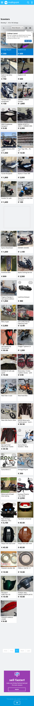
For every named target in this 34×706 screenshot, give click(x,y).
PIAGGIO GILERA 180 (8, 568)
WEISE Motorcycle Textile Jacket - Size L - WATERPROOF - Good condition (25, 421)
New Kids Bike (22, 396)
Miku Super (5, 322)
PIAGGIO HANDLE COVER (7, 618)
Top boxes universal (24, 519)
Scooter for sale (6, 198)
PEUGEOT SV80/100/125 (5, 593)
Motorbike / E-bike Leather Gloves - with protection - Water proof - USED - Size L (25, 372)
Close (32, 32)
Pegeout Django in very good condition (7, 298)
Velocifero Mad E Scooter (23, 100)
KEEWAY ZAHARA (23, 248)
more (17, 689)
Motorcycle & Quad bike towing (7, 495)
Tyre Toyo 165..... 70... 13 (24, 149)
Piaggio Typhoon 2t (24, 346)
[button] (17, 28)
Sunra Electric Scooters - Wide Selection (23, 446)
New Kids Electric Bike (8, 420)
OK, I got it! (28, 41)
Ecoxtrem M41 (6, 272)
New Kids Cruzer (6, 396)
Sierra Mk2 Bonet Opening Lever (23, 322)
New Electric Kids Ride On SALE (25, 199)
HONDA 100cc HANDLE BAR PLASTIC (25, 593)
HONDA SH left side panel (7, 372)
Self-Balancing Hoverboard (6, 347)
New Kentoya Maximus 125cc (6, 519)
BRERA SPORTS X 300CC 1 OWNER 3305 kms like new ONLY (25, 125)
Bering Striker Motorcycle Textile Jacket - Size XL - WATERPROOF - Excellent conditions (7, 446)
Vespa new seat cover (8, 543)
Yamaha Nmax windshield (6, 100)
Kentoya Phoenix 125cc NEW (23, 495)
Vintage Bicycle (6, 50)
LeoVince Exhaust (23, 297)
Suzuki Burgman (6, 173)
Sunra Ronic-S (5, 469)
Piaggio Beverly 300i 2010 (8, 149)
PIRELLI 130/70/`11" (24, 568)
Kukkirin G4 (22, 50)
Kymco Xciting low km (25, 272)
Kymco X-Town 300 (24, 173)
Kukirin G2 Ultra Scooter (6, 76)
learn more (24, 699)
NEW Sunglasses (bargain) (6, 125)
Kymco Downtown (7, 248)
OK (17, 703)
